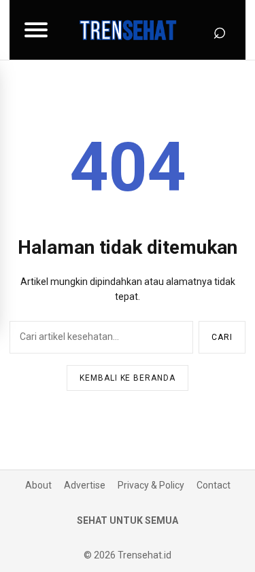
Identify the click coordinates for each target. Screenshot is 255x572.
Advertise (84, 485)
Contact (214, 485)
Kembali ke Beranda (127, 378)
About (38, 485)
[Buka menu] (36, 29)
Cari (222, 337)
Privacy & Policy (151, 485)
